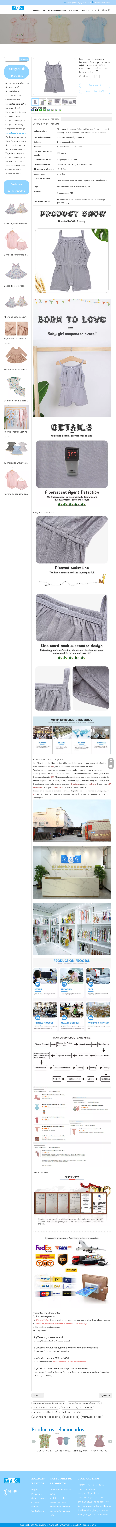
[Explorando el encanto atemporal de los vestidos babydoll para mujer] (16, 328)
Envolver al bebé (13, 96)
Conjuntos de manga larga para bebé (17, 129)
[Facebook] (5, 1491)
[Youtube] (15, 1491)
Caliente (35, 1502)
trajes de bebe (71, 1417)
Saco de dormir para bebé (17, 166)
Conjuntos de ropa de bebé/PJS (17, 121)
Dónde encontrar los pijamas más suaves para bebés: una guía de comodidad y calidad (16, 255)
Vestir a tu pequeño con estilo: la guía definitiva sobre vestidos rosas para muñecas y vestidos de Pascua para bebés (16, 494)
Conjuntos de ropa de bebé (17, 157)
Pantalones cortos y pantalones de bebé (17, 137)
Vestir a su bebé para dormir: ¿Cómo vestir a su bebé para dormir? (16, 370)
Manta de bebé (12, 108)
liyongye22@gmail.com (89, 1493)
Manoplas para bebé (15, 104)
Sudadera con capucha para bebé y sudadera (17, 149)
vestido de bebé (13, 170)
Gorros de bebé (12, 100)
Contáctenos (37, 1511)
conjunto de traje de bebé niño (77, 1408)
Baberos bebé (12, 87)
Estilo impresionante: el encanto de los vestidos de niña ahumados (16, 224)
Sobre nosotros (38, 1498)
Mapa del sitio (89, 1525)
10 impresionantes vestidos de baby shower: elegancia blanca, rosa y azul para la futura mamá (16, 463)
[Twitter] (10, 1491)
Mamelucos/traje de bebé (17, 133)
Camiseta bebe (12, 116)
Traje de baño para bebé (17, 153)
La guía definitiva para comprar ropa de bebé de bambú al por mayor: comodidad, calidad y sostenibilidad (16, 401)
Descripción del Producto (46, 119)
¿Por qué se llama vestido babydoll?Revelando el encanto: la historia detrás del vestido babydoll (16, 317)
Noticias (35, 1507)
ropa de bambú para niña (45, 1408)
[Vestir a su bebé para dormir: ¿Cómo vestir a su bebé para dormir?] (16, 355)
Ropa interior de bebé (16, 112)
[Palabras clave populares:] (103, 10)
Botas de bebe (12, 91)
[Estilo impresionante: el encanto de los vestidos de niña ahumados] (16, 209)
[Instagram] (5, 1494)
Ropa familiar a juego (15, 141)
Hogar (34, 1490)
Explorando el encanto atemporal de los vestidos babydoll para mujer (16, 339)
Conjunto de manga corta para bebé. (17, 125)
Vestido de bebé (13, 174)
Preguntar (94, 85)
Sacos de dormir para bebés (17, 145)
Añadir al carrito (94, 91)
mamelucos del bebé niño (45, 1412)
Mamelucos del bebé (15, 162)
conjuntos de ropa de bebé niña (84, 1403)
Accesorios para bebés (16, 83)
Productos (36, 1494)
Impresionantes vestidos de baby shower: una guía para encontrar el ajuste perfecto (16, 432)
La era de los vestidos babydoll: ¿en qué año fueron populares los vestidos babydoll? (16, 286)
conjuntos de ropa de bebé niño (48, 1403)
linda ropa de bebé (71, 1412)
